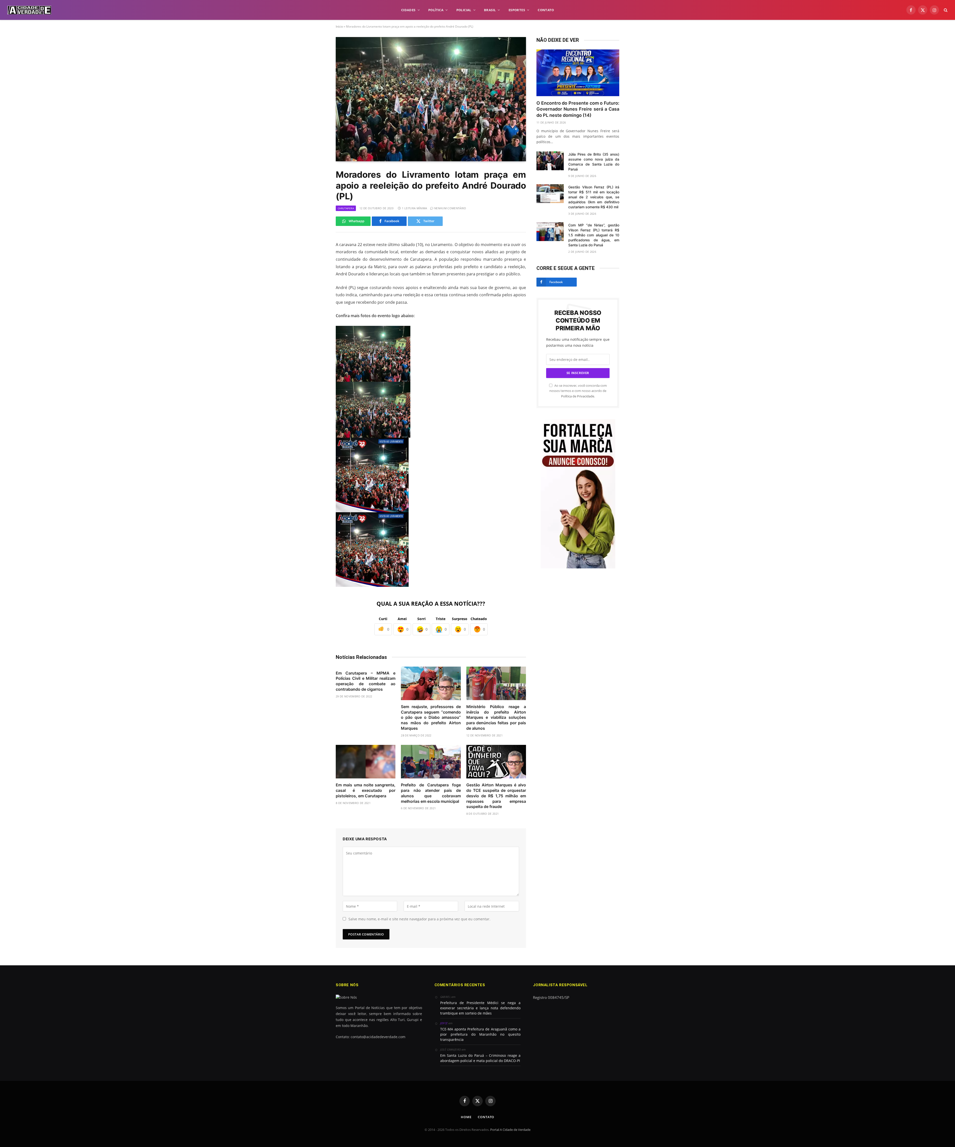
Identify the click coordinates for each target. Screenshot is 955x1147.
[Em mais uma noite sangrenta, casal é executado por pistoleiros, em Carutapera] (365, 761)
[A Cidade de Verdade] (29, 10)
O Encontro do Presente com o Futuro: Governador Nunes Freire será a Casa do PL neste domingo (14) (577, 109)
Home (466, 1117)
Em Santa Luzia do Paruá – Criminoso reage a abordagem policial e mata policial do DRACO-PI (480, 1058)
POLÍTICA (435, 10)
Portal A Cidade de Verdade (510, 1129)
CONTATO (546, 10)
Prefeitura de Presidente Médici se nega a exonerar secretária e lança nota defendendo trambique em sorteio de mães (480, 1008)
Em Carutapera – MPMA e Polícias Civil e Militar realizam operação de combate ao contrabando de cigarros (365, 681)
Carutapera (346, 208)
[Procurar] (945, 10)
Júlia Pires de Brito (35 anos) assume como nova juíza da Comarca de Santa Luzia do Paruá (593, 161)
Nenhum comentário (450, 208)
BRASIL (490, 10)
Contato (486, 1117)
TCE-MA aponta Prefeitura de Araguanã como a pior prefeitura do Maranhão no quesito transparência (480, 1034)
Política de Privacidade (577, 396)
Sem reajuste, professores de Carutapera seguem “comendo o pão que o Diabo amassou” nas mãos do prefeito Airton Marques (431, 717)
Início (339, 26)
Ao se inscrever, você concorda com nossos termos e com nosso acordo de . (578, 390)
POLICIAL (463, 10)
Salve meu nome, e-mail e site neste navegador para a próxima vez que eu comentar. (419, 919)
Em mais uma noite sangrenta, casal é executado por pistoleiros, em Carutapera (365, 790)
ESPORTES (517, 10)
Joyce (444, 1023)
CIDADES (408, 10)
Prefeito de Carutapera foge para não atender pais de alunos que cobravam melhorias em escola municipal (431, 793)
